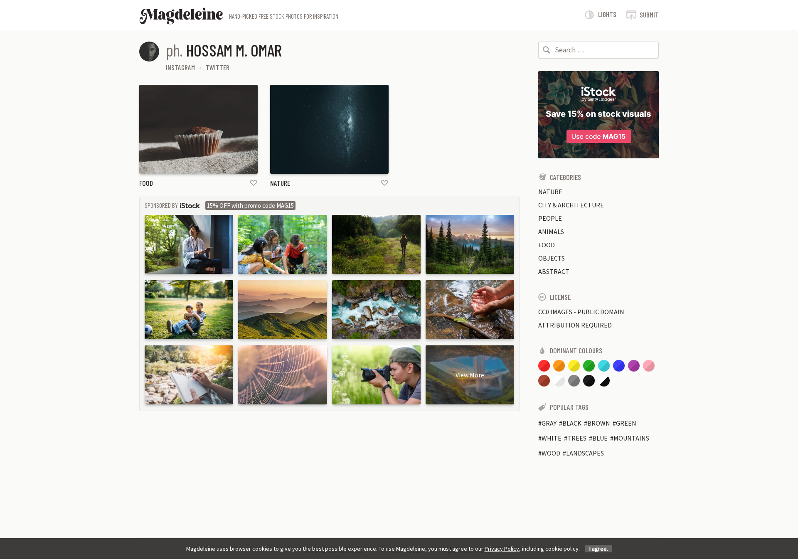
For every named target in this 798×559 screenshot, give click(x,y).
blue (600, 438)
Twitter (217, 67)
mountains (631, 438)
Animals (551, 231)
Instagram (180, 67)
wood (551, 453)
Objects (551, 258)
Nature (280, 182)
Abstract (553, 271)
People (550, 218)
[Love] (253, 182)
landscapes (585, 453)
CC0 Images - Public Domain (581, 312)
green (626, 423)
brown (598, 423)
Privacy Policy (502, 548)
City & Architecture (571, 205)
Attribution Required (575, 325)
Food (146, 182)
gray (549, 423)
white (552, 438)
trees (576, 438)
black (571, 423)
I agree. (598, 548)
